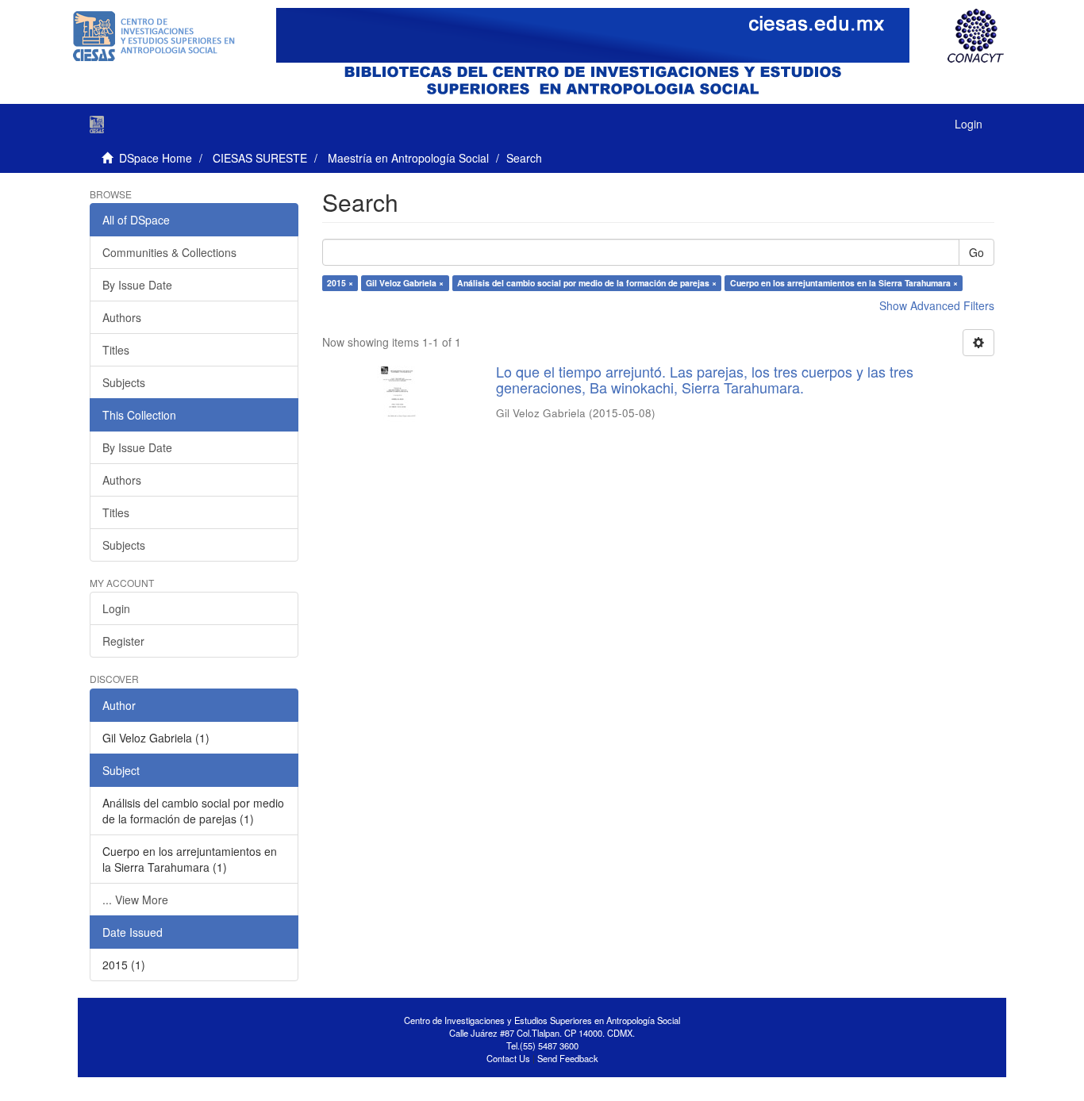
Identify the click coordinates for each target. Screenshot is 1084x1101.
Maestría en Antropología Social (408, 158)
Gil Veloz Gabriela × (405, 283)
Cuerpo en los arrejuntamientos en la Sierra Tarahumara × (844, 283)
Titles (115, 350)
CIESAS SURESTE (260, 158)
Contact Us (508, 1058)
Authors (121, 317)
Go (976, 252)
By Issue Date (137, 285)
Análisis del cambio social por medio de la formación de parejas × (587, 283)
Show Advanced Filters (936, 305)
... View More (135, 899)
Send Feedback (567, 1058)
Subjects (123, 382)
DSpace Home (155, 158)
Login (116, 608)
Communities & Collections (169, 252)
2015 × (340, 283)
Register (123, 641)
